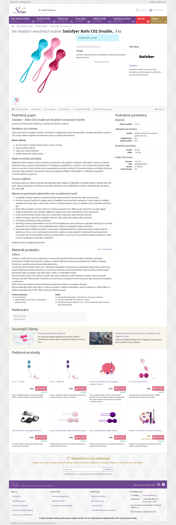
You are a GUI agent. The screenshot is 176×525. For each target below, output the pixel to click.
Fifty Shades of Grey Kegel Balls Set (26, 430)
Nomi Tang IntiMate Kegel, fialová (103, 430)
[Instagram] (158, 485)
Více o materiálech (105, 249)
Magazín (156, 20)
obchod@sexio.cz (150, 495)
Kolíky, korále (63, 20)
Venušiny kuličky (41, 26)
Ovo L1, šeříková (57, 381)
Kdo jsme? (14, 2)
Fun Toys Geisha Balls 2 (138, 381)
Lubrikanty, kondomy (122, 20)
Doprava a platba (98, 496)
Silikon (137, 124)
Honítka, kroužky (43, 20)
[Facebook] (163, 485)
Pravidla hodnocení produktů (103, 510)
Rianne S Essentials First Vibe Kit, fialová (145, 430)
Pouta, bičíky (81, 20)
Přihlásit (153, 2)
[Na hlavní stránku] (13, 26)
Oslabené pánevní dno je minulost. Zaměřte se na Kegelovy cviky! (137, 335)
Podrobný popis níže (101, 62)
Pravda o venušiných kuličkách (51, 333)
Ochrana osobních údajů (62, 505)
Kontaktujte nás (25, 2)
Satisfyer (133, 65)
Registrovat (161, 2)
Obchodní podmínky (60, 496)
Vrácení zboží (96, 505)
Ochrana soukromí (20, 505)
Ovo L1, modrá (18, 381)
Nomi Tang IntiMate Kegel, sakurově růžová (68, 430)
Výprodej (141, 19)
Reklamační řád (58, 501)
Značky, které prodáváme (22, 510)
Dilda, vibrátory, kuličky (20, 20)
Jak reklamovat (97, 501)
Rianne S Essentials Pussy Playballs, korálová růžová (104, 382)
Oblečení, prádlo (99, 20)
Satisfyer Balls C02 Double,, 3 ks (61, 26)
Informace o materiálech (22, 514)
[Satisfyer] (146, 56)
